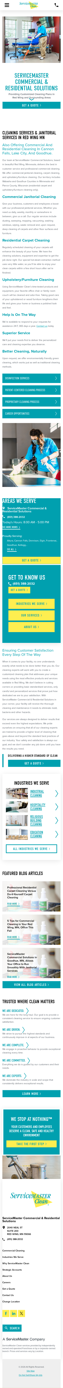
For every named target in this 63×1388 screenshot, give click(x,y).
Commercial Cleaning (13, 1250)
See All (10, 549)
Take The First (30, 1144)
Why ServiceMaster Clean (15, 1263)
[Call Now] (56, 5)
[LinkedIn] (13, 1313)
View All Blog (30, 985)
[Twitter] (21, 1313)
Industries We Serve (13, 1257)
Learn (30, 1094)
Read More (12, 903)
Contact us (41, 326)
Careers (6, 1282)
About (30, 627)
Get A (30, 105)
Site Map (31, 1371)
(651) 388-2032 (16, 517)
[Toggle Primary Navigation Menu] (7, 5)
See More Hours (10, 527)
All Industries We (30, 849)
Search (15, 1328)
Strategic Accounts (12, 1269)
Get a (30, 560)
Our (30, 615)
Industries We (30, 604)
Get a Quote (8, 1288)
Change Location (11, 1301)
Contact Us (8, 1295)
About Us (7, 1276)
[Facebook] (5, 1313)
